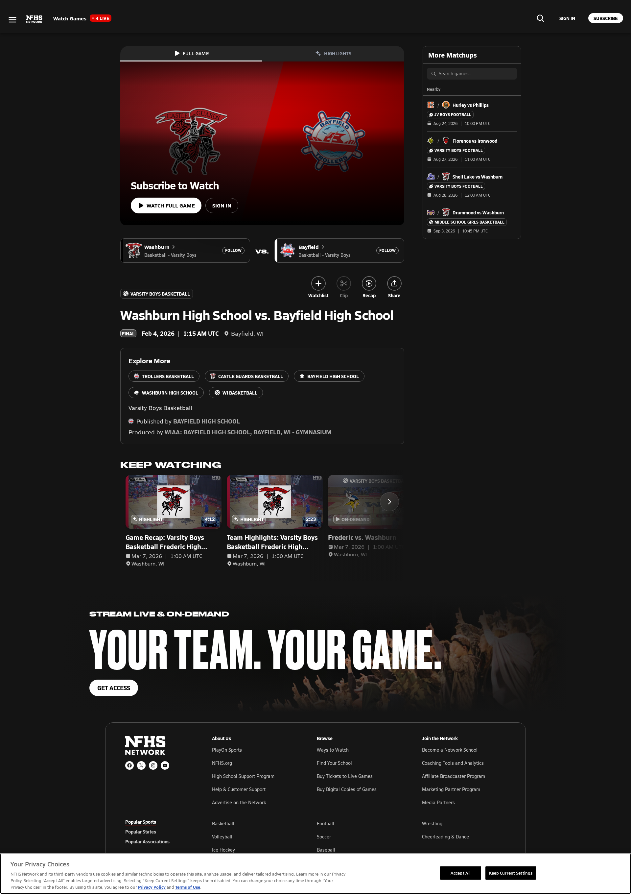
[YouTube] (165, 765)
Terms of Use (187, 887)
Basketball (223, 823)
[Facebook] (129, 765)
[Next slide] (389, 501)
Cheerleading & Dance (445, 837)
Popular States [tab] (140, 831)
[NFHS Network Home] (34, 19)
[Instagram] (153, 765)
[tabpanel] (359, 836)
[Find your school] (540, 18)
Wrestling (432, 823)
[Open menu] (12, 20)
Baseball (326, 850)
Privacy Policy (152, 887)
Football (325, 823)
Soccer (324, 837)
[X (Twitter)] (141, 765)
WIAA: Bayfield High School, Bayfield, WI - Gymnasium (248, 432)
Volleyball (222, 837)
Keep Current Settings (511, 873)
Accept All (460, 873)
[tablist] (158, 831)
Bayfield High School (206, 421)
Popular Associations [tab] (147, 841)
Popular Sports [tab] (140, 821)
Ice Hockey (223, 850)
